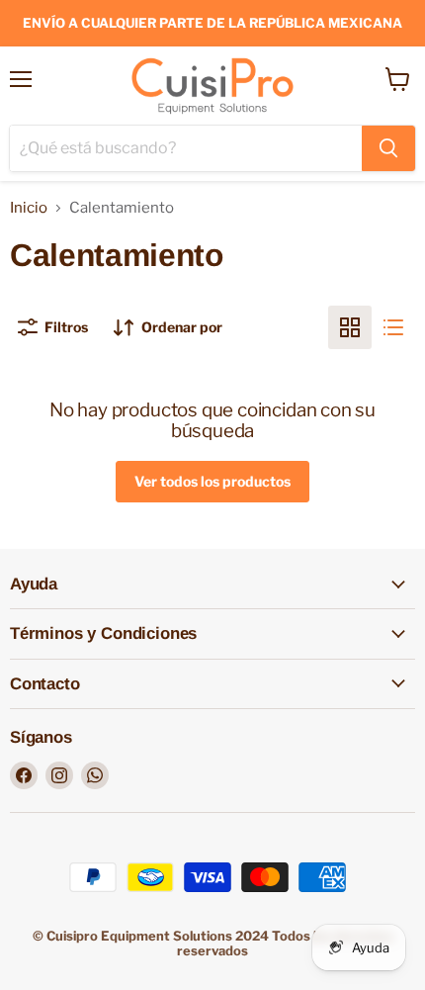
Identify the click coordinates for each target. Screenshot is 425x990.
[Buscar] (388, 148)
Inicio (28, 208)
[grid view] (350, 327)
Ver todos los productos (212, 481)
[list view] (393, 327)
